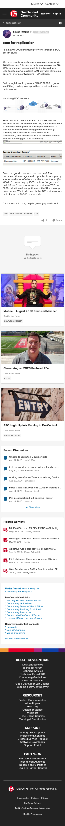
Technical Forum (13, 23)
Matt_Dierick (29, 573)
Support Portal (32, 745)
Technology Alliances (32, 761)
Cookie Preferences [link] (32, 814)
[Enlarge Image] (32, 106)
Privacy (44, 798)
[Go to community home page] (24, 14)
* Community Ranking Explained (23, 609)
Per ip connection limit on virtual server (30, 498)
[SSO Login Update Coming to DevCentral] (32, 404)
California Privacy (32, 803)
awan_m (29, 501)
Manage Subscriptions (33, 732)
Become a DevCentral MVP (32, 687)
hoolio (27, 542)
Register (45, 13)
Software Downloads (32, 742)
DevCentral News (12, 316)
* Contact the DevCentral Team (22, 615)
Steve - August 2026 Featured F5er (27, 368)
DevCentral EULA (32, 680)
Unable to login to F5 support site (28, 456)
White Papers (32, 703)
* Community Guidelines (18, 603)
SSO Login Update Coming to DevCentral (30, 425)
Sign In (57, 13)
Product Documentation (32, 700)
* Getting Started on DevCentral (23, 600)
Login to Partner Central (32, 768)
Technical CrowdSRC (32, 674)
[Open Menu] (60, 23)
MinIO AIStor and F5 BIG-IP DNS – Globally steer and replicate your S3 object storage (33, 528)
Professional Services (32, 735)
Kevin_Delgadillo (32, 552)
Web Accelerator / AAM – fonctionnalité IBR (33, 569)
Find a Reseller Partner (32, 758)
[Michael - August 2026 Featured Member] (32, 290)
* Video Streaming (15, 632)
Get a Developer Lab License (33, 683)
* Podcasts (11, 626)
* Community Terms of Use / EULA (24, 606)
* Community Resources (18, 612)
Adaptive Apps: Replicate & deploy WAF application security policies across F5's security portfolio (31, 548)
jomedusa (30, 481)
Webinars (32, 713)
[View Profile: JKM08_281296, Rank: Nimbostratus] (7, 34)
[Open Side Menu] (4, 13)
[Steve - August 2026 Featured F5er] (32, 347)
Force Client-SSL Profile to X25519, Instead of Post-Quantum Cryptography (34, 487)
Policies (34, 798)
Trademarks (22, 798)
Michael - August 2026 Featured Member (30, 311)
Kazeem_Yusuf (32, 470)
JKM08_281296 (21, 32)
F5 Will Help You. (23, 588)
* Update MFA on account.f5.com (23, 618)
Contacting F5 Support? (18, 591)
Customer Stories (32, 709)
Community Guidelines (32, 677)
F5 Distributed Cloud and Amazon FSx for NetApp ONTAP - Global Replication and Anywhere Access (32, 559)
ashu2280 (30, 460)
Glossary (32, 706)
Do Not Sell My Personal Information (32, 808)
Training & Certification (32, 719)
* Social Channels (15, 629)
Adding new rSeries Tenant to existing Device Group (34, 477)
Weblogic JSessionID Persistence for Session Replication (34, 538)
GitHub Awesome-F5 (16, 638)
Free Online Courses (32, 716)
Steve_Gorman (33, 532)
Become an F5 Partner (32, 765)
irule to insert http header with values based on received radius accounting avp (33, 467)
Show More (34, 507)
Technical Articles (32, 671)
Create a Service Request (33, 739)
